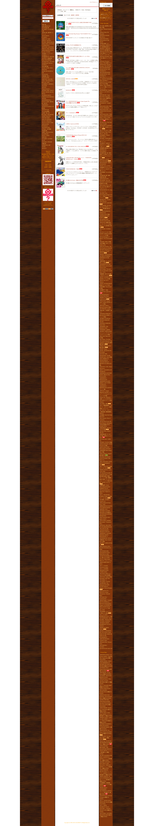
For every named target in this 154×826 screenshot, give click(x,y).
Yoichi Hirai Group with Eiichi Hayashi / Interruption (106, 422)
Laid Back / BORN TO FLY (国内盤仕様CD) (105, 46)
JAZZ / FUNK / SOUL (48, 68)
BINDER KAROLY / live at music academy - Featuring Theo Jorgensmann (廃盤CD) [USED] (106, 657)
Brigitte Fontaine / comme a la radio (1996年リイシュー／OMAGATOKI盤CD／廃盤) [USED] (106, 720)
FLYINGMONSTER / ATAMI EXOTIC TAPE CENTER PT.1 (105, 69)
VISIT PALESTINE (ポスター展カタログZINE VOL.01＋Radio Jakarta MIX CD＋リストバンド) (106, 558)
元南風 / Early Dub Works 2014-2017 (106, 415)
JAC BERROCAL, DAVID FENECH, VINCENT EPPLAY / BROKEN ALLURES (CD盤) (105, 362)
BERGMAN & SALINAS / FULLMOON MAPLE (106, 506)
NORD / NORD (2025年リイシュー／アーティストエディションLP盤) (106, 333)
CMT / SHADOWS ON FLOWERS (105, 351)
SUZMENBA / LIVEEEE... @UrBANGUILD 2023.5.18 (106, 647)
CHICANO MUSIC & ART (47, 72)
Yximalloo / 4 (104, 580)
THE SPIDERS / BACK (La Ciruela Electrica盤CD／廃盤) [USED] (106, 709)
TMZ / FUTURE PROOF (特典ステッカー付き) (106, 284)
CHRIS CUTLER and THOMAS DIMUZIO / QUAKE (105, 320)
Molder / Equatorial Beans (106, 254)
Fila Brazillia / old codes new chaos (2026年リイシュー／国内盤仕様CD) (105, 207)
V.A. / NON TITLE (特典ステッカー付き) (106, 467)
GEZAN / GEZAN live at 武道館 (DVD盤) (106, 182)
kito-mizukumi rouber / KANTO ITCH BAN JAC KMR (105, 548)
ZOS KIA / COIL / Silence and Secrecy (106, 367)
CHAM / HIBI (104, 354)
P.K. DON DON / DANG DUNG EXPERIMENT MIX (106, 463)
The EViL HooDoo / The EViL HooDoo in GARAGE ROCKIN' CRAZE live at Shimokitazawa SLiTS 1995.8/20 (106, 250)
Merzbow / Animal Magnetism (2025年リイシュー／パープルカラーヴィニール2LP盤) (105, 393)
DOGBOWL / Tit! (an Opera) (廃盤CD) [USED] (105, 673)
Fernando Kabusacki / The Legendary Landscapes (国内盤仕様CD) (106, 342)
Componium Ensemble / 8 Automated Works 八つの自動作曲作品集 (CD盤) (106, 474)
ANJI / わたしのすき (105, 165)
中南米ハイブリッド (47, 53)
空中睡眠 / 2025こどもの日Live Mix (105, 244)
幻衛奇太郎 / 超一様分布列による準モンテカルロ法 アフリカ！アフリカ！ (105, 155)
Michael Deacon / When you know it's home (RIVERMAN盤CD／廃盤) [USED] (106, 681)
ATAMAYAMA (46, 127)
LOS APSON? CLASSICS (45, 36)
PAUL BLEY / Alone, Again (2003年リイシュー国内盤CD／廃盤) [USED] (106, 714)
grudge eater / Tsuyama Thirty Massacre (105, 200)
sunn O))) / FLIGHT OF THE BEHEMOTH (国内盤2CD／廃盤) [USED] (106, 742)
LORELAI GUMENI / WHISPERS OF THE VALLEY (105, 258)
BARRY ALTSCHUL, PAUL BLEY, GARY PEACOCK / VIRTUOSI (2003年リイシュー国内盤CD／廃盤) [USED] (106, 765)
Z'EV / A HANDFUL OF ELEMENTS (106, 370)
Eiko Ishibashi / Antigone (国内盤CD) (105, 454)
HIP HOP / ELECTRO (48, 79)
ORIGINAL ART (46, 145)
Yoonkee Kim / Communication (103, 597)
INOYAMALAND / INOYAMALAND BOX (105, 448)
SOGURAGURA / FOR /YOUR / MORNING (105, 107)
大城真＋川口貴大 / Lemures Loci (105, 500)
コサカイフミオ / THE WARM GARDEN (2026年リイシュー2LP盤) (106, 233)
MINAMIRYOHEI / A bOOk (105, 563)
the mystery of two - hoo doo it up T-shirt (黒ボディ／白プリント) (105, 186)
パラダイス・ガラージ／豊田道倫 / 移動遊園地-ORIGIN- (106, 412)
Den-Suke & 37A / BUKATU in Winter (104, 591)
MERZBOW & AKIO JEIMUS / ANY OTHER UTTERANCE (105, 383)
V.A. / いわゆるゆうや (71, 112)
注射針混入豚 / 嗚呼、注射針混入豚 (105, 176)
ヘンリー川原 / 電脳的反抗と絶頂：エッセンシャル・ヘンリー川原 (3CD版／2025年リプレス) (106, 480)
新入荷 (44, 24)
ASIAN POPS (46, 77)
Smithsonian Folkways (48, 63)
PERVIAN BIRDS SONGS (104, 628)
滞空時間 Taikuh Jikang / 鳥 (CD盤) (106, 451)
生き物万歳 (45, 66)
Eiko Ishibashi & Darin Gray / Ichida (105, 503)
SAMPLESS (45, 134)
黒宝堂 (44, 143)
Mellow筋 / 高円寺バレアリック (47, 33)
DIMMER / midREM (105, 329)
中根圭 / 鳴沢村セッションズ (105, 120)
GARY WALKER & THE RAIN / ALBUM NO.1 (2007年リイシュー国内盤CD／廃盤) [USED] (106, 758)
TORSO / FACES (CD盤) (106, 442)
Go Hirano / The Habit (105, 339)
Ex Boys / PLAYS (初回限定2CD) (73, 45)
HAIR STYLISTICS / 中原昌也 (48, 107)
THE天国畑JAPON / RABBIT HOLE (105, 425)
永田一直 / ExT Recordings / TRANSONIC (48, 113)
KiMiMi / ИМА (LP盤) (106, 241)
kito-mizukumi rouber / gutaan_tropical (105, 518)
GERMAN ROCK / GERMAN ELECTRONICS (48, 96)
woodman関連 (46, 111)
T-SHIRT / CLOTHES (47, 138)
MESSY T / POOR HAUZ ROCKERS (104, 160)
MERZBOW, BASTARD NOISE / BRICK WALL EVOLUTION (106, 375)
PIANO (44, 87)
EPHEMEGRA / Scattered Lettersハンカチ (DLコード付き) (106, 92)
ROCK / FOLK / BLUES (48, 48)
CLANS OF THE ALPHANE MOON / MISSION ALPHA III (104, 530)
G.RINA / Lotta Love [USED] (72, 124)
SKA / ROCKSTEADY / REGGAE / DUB (48, 81)
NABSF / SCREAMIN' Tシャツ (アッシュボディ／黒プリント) (106, 140)
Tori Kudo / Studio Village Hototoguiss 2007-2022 (106, 577)
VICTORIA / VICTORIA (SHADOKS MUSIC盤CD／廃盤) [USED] (106, 815)
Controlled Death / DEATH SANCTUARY (105, 220)
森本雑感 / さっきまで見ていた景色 (105, 261)
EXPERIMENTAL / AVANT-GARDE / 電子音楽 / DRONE (47, 102)
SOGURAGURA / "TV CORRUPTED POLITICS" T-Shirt (106, 111)
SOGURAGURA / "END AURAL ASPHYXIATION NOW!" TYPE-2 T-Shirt (106, 116)
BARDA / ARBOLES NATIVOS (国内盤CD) (105, 49)
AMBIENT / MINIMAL (48, 84)
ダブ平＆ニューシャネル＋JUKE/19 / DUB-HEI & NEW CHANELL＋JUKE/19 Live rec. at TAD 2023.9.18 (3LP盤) (106, 80)
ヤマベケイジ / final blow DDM (105, 609)
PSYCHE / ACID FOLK (48, 47)
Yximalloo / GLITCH (105, 581)
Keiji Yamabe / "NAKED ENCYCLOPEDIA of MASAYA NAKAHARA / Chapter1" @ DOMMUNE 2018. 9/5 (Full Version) (106, 603)
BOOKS (45, 137)
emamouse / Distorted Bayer (105, 594)
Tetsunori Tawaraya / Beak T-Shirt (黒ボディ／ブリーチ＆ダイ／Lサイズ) (106, 53)
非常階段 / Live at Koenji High (106, 173)
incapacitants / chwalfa (105, 355)
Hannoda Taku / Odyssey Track (105, 643)
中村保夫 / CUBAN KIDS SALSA (105, 136)
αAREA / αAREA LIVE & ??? (106, 543)
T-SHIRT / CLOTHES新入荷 (47, 30)
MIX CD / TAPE (46, 39)
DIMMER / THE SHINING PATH (104, 327)
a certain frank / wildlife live (105, 440)
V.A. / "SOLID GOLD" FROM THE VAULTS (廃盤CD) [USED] (106, 802)
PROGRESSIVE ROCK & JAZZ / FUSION (47, 51)
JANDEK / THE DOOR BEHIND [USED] (105, 676)
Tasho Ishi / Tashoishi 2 (106, 397)
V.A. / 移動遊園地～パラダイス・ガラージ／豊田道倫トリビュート (106, 407)
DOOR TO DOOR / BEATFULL (105, 36)
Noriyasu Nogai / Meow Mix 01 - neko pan (105, 132)
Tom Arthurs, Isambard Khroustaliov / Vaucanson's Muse (105, 522)
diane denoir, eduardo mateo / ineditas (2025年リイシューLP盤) (106, 302)
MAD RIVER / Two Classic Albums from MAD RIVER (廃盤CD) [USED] (105, 732)
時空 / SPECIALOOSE (48, 132)
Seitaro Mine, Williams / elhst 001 (105, 431)
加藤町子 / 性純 (104, 290)
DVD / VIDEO (46, 135)
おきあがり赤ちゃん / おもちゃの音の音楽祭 (105, 574)
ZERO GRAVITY (47, 116)
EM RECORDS (46, 117)
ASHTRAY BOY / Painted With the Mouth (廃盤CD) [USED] (105, 669)
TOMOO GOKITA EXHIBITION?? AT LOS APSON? (105, 624)
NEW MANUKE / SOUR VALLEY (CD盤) (106, 444)
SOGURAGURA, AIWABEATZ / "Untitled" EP (105, 103)
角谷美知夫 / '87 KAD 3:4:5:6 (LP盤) (105, 428)
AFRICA (45, 64)
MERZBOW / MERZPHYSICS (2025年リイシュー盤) (106, 387)
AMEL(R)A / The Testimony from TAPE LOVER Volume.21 (104, 585)
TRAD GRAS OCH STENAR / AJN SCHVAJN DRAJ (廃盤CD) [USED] (106, 696)
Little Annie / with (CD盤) (106, 357)
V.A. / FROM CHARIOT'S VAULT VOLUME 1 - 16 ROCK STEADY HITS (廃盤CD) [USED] (105, 808)
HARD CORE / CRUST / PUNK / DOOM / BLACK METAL (48, 92)
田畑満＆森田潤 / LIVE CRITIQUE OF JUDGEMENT (105, 150)
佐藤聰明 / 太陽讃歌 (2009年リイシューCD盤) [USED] (106, 784)
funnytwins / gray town (106, 291)
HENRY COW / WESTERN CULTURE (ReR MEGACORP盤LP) (105, 511)
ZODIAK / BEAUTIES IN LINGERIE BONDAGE (106, 526)
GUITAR (45, 85)
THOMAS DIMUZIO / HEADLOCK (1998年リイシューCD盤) (106, 315)
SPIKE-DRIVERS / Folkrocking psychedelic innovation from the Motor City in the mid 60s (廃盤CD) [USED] (105, 703)
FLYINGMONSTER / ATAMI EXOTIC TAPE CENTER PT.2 (105, 74)
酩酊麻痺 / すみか (105, 485)
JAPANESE (45, 74)
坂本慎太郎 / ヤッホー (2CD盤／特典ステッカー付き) (106, 436)
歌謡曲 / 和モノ (46, 76)
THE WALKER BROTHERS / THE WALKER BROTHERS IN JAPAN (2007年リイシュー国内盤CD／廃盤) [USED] (105, 750)
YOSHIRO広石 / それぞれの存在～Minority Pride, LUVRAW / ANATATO (106, 619)
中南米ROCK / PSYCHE (48, 56)
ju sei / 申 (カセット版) (106, 130)
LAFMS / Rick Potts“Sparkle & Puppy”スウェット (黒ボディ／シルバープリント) (106, 196)
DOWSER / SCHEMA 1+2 (105, 229)
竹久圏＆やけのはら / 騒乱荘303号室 (74, 180)
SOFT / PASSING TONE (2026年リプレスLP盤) (106, 278)
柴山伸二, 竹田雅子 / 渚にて (106, 311)
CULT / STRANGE (47, 121)
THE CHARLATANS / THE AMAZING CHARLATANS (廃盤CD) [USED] (105, 691)
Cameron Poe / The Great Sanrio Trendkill (105, 123)
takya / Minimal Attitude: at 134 (106, 30)
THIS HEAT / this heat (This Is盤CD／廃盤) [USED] (105, 738)
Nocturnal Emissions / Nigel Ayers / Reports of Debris (105, 491)
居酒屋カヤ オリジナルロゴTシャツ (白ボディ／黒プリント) (106, 169)
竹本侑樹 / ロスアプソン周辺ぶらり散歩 (105, 612)
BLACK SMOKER (47, 119)
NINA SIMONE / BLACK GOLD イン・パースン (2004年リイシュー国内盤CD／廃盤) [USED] (106, 772)
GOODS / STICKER (47, 142)
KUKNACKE (46, 109)
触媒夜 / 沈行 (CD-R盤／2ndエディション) (105, 274)
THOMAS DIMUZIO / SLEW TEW (105, 324)
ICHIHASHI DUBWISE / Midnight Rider (106, 514)
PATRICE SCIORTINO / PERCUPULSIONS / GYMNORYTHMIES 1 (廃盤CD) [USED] (106, 726)
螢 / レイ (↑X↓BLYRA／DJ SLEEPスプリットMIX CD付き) (106, 400)
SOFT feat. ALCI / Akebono (104, 281)
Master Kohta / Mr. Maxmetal (104, 33)
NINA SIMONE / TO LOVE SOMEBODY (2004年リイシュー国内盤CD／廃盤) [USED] (106, 779)
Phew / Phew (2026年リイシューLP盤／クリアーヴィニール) (106, 87)
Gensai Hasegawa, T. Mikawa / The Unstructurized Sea (106, 238)
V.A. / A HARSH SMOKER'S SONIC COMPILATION (104, 570)
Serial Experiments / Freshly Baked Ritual (104, 295)
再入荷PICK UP (46, 26)
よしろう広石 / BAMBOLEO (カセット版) (106, 615)
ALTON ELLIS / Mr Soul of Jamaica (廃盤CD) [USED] (106, 797)
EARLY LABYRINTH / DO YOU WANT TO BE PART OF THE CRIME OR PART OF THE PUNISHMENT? (106, 634)
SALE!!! (45, 148)
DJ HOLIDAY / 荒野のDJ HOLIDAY (105, 163)
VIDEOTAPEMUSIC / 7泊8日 (72, 169)
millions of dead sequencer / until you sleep (106, 298)
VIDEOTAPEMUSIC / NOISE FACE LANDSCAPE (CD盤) (105, 213)
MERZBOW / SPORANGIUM (103, 378)
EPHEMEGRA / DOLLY (106, 538)
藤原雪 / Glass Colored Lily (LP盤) (105, 540)
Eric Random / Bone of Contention (105, 419)
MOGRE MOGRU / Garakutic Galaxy (105, 639)
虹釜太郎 (45, 130)
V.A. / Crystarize (104, 565)
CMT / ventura (104, 349)
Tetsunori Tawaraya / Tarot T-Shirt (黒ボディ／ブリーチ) (106, 58)
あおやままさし (46, 89)
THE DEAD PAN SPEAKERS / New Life (105, 179)
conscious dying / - (105, 567)
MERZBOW (45, 105)
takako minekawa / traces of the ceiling (105, 470)
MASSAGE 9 (69, 90)
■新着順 (77, 15)
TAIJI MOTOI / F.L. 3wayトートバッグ (106, 190)
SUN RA (45, 69)
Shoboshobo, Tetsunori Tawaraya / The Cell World (105, 65)
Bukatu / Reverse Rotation (106, 588)
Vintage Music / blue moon (48, 61)
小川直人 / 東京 (104, 403)
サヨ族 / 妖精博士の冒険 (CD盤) (105, 26)
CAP (44, 140)
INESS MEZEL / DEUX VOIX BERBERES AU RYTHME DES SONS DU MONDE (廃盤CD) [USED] (106, 664)
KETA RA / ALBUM (70, 79)
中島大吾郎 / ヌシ (105, 43)
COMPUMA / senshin (105, 308)
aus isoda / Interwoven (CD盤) (105, 337)
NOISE (44, 98)
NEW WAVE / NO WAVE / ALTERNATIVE (48, 44)
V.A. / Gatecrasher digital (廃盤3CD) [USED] (105, 686)
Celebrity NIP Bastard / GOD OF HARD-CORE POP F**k (105, 458)
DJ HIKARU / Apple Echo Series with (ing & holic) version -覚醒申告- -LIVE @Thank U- (105, 97)
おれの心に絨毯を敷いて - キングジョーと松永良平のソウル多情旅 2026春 (106, 225)
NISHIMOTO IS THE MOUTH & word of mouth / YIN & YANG (106, 266)
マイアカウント (94, 2)
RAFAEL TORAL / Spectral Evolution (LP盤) (105, 306)
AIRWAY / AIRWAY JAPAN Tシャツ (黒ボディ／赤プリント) (106, 145)
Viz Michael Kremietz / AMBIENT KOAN (105, 487)
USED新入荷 (46, 27)
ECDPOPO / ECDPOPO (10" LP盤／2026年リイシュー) (106, 127)
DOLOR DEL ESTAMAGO (45, 125)
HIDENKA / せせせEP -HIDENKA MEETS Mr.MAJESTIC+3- (106, 535)
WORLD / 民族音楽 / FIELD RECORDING (47, 59)
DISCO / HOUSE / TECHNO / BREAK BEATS (48, 41)
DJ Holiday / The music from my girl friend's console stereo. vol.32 (106, 270)
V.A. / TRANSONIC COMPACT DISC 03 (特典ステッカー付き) (106, 496)
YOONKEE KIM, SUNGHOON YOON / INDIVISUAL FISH (105, 552)
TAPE (44, 146)
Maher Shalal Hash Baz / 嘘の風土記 (105, 346)
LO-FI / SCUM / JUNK (48, 122)
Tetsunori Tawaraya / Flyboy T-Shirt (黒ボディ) (105, 62)
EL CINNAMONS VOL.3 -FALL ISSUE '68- (76, 146)
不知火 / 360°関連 (47, 129)
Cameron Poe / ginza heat (106, 202)
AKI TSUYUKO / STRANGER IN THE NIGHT (104, 40)
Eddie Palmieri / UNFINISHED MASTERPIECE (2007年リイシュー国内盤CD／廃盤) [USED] (106, 791)
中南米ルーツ (46, 55)
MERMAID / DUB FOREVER (104, 216)
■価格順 (73, 15)
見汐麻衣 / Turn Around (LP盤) (105, 287)
